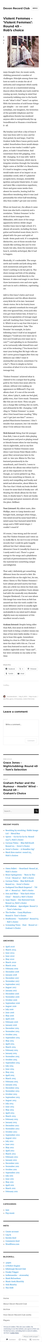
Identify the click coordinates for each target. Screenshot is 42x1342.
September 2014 (12, 1063)
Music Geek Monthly (14, 1281)
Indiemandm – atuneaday (17, 1275)
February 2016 (11, 1022)
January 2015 (11, 1053)
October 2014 (11, 1059)
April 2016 (9, 1019)
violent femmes (28, 699)
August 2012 (10, 1138)
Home (6, 1298)
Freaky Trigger (12, 1272)
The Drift (9, 1288)
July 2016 (9, 1009)
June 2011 (9, 1179)
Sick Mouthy (11, 1284)
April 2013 (9, 1113)
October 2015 (11, 1034)
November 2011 (12, 1166)
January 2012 (11, 1160)
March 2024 (10, 950)
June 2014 (9, 1069)
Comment (30, 741)
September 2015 (12, 1038)
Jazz (7, 1210)
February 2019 (11, 968)
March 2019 (10, 965)
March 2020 (10, 962)
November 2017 (12, 981)
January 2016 (11, 1025)
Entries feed (10, 1238)
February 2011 (11, 1191)
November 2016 (12, 997)
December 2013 (12, 1088)
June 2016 (9, 1012)
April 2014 (9, 1075)
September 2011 (12, 1172)
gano (11, 699)
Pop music (33, 696)
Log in (8, 1235)
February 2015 (11, 1050)
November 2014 (12, 1056)
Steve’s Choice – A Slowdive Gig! (19, 849)
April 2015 (9, 1044)
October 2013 (11, 1094)
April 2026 (10, 946)
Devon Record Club (16, 8)
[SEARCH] (36, 811)
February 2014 (11, 1081)
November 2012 (12, 1129)
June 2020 (9, 956)
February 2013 (11, 1119)
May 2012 (9, 1147)
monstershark (12, 696)
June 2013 (9, 1107)
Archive (6, 1309)
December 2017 (12, 978)
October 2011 (11, 1169)
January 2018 (11, 975)
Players (6, 1320)
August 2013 (10, 1100)
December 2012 (12, 1125)
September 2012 (12, 1135)
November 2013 (12, 1091)
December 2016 (12, 994)
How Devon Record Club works (17, 1315)
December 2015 (12, 1028)
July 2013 (9, 1103)
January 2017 (11, 990)
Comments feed (12, 1241)
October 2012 (11, 1132)
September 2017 (12, 984)
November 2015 (12, 1031)
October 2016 (11, 1000)
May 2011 (9, 1182)
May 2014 (9, 1072)
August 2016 (10, 1006)
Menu (35, 8)
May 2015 (9, 1041)
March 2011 (10, 1188)
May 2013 (9, 1110)
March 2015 (10, 1047)
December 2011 (12, 1163)
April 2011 (9, 1185)
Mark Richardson (13, 1278)
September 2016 (12, 1003)
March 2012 (10, 1154)
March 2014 (10, 1078)
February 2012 (11, 1157)
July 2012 (9, 1141)
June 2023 (9, 953)
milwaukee (18, 699)
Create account (12, 1231)
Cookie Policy (14, 1333)
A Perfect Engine (12, 1266)
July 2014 (9, 1066)
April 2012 (9, 1151)
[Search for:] (18, 811)
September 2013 (12, 1097)
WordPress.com (12, 1244)
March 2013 (10, 1116)
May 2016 (9, 1016)
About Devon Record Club (15, 1304)
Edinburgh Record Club (15, 1269)
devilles (6, 699)
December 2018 (12, 972)
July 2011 (9, 1176)
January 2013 (11, 1122)
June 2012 (9, 1144)
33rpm (8, 1263)
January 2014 (11, 1085)
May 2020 (9, 959)
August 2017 (10, 987)
